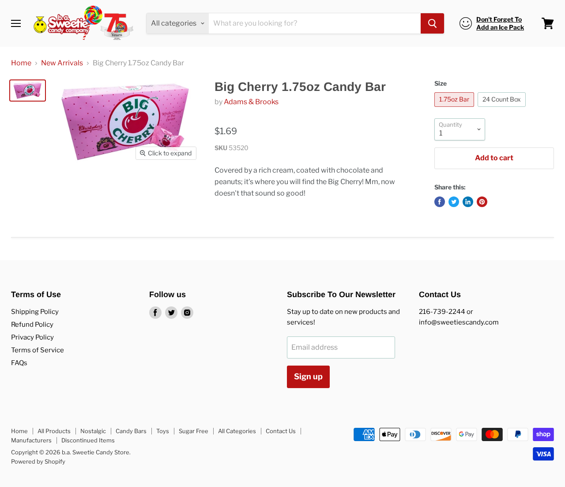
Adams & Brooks (251, 102)
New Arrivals (62, 63)
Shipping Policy (35, 312)
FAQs (19, 363)
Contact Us (281, 430)
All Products (54, 430)
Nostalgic (93, 430)
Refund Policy (32, 324)
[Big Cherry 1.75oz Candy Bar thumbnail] (27, 90)
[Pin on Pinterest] (482, 201)
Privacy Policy (32, 337)
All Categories (237, 430)
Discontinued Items (88, 440)
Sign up (308, 376)
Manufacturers (31, 440)
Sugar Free (193, 430)
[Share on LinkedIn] (468, 201)
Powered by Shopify (38, 461)
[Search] (432, 23)
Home (21, 63)
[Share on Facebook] (439, 201)
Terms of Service (37, 350)
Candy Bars (131, 430)
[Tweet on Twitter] (453, 201)
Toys (162, 430)
